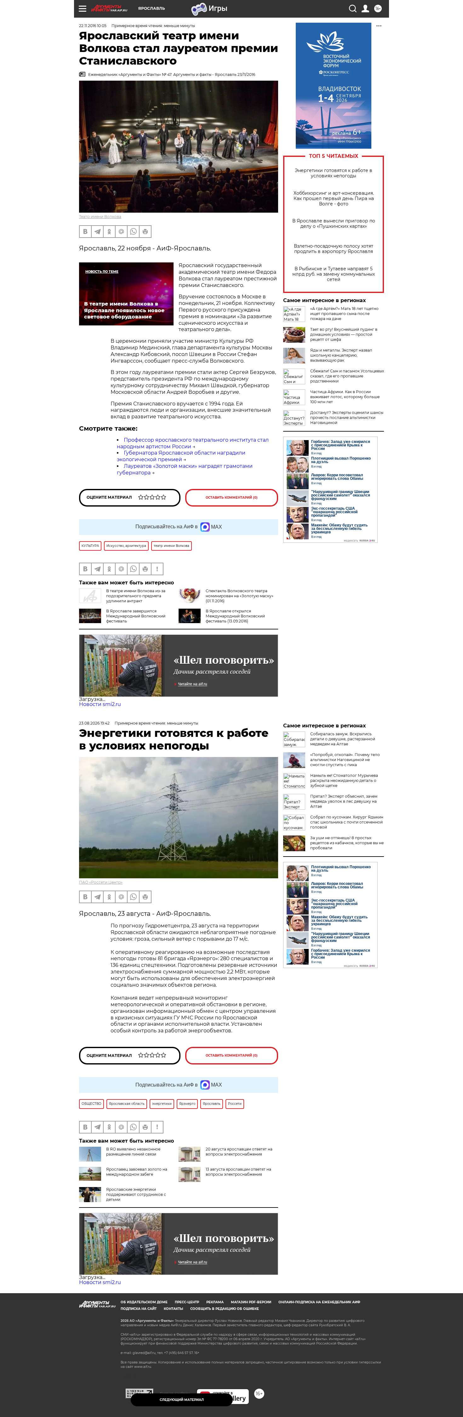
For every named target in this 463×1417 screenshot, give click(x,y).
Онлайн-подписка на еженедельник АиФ (319, 1302)
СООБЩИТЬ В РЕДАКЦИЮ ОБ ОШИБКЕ (224, 1309)
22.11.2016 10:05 (92, 25)
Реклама (215, 1302)
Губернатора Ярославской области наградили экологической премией (181, 456)
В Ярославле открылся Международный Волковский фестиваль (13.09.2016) (235, 616)
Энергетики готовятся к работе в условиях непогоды (333, 173)
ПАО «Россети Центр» (101, 882)
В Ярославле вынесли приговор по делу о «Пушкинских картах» (333, 223)
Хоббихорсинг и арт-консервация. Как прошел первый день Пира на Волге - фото (334, 199)
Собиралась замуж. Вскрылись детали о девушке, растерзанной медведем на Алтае (342, 738)
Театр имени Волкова (100, 216)
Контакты (173, 1309)
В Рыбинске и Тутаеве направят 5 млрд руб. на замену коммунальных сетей (333, 274)
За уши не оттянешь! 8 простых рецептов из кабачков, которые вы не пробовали (347, 842)
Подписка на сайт (139, 1309)
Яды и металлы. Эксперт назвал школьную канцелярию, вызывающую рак (341, 355)
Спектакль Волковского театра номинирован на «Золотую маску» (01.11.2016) (239, 595)
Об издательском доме (144, 1302)
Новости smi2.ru (100, 704)
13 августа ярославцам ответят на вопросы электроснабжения (238, 1172)
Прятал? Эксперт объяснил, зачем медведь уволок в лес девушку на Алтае (343, 801)
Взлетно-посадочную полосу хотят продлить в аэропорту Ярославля (333, 249)
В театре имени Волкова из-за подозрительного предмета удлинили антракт (135, 595)
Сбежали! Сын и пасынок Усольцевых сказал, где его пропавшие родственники (347, 376)
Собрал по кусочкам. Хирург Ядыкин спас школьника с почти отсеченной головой (346, 822)
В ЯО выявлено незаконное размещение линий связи (133, 1151)
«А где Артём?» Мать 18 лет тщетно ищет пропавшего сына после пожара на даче (344, 313)
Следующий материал (182, 1400)
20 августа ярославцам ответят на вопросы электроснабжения (239, 1151)
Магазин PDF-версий (251, 1302)
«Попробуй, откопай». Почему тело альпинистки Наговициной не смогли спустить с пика (345, 759)
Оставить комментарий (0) (232, 498)
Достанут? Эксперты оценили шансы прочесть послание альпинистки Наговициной (346, 417)
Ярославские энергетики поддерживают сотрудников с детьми (136, 1194)
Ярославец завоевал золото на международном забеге (136, 1172)
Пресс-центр (187, 1302)
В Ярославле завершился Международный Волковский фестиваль (135, 616)
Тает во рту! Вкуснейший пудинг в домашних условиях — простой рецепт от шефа (343, 334)
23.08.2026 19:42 (94, 723)
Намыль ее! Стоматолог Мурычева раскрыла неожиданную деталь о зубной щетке (344, 780)
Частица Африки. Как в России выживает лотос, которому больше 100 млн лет (345, 396)
